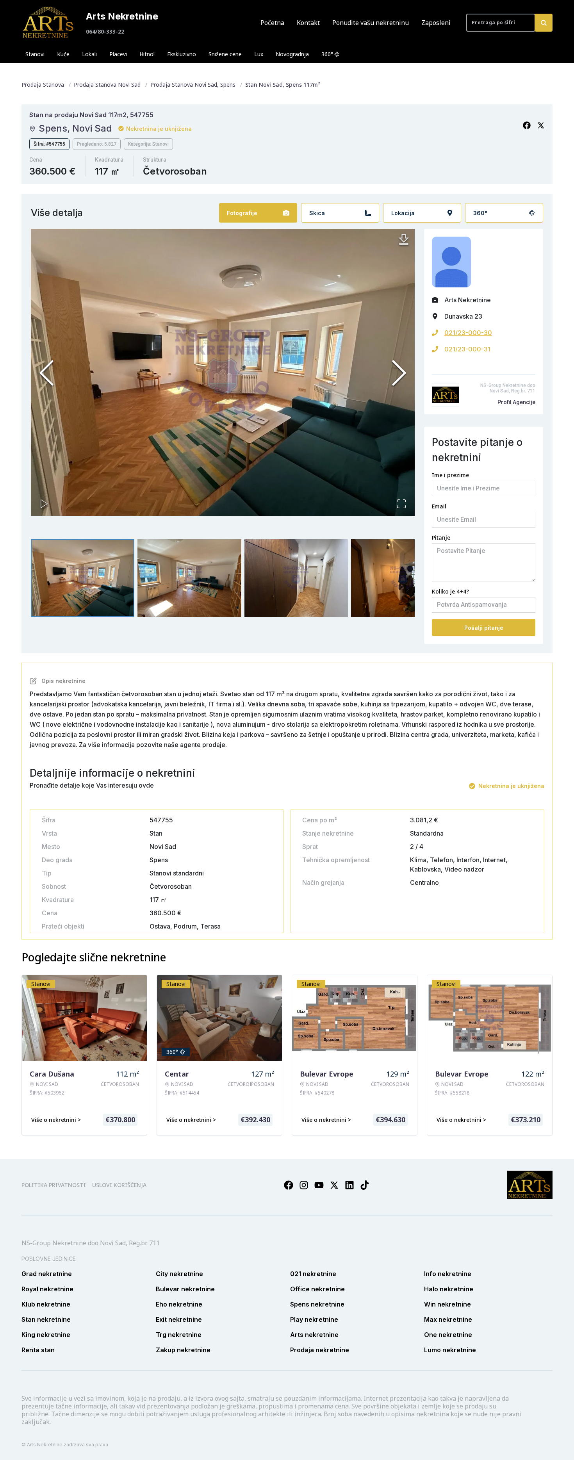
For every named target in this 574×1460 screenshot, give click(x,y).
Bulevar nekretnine (185, 1289)
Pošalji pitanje (483, 627)
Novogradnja (292, 54)
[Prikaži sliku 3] (296, 578)
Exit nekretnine (179, 1319)
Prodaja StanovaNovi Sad (107, 84)
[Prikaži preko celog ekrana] (401, 503)
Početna (272, 22)
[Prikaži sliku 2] (189, 578)
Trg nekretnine (178, 1335)
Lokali (89, 54)
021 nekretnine (313, 1274)
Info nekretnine (447, 1274)
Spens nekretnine (317, 1304)
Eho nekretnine (179, 1304)
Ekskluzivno (181, 54)
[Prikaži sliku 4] (403, 578)
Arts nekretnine (314, 1335)
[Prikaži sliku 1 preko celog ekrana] (223, 372)
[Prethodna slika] (46, 373)
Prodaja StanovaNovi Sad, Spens (192, 84)
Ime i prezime (450, 475)
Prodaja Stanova (42, 84)
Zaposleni (436, 22)
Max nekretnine (448, 1319)
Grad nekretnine (46, 1274)
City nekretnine (179, 1274)
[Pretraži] (544, 23)
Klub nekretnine (45, 1304)
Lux (258, 54)
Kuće (63, 54)
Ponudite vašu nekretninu (370, 22)
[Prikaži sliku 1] (82, 578)
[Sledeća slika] (399, 373)
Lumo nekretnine (450, 1350)
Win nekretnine (447, 1304)
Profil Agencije (516, 402)
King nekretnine (45, 1335)
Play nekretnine (314, 1319)
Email (439, 506)
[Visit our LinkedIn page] (349, 1185)
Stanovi (35, 54)
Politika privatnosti (53, 1185)
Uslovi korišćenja (119, 1185)
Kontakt (308, 22)
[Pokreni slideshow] (44, 503)
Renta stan (38, 1350)
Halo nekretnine (448, 1289)
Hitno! (147, 54)
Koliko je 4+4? (450, 591)
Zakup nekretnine (183, 1350)
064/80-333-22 (105, 31)
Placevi (118, 54)
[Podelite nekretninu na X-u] (541, 125)
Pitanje (441, 537)
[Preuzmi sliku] (404, 240)
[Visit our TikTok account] (364, 1185)
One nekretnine (448, 1335)
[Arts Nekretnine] (48, 22)
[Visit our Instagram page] (303, 1185)
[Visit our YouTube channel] (319, 1185)
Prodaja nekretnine (319, 1350)
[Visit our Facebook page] (288, 1185)
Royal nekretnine (47, 1289)
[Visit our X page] (334, 1185)
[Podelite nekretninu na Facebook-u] (527, 125)
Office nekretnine (317, 1289)
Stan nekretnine (46, 1319)
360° (327, 54)
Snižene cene (225, 54)
